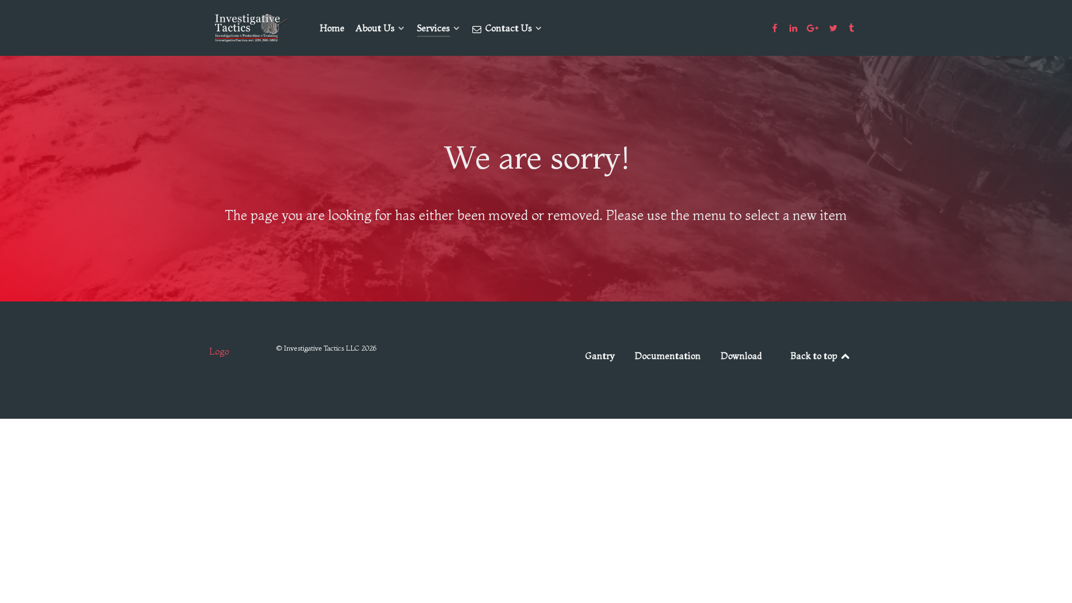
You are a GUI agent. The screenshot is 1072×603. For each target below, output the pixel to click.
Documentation (668, 355)
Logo (219, 351)
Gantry (600, 355)
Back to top (815, 355)
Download (741, 355)
